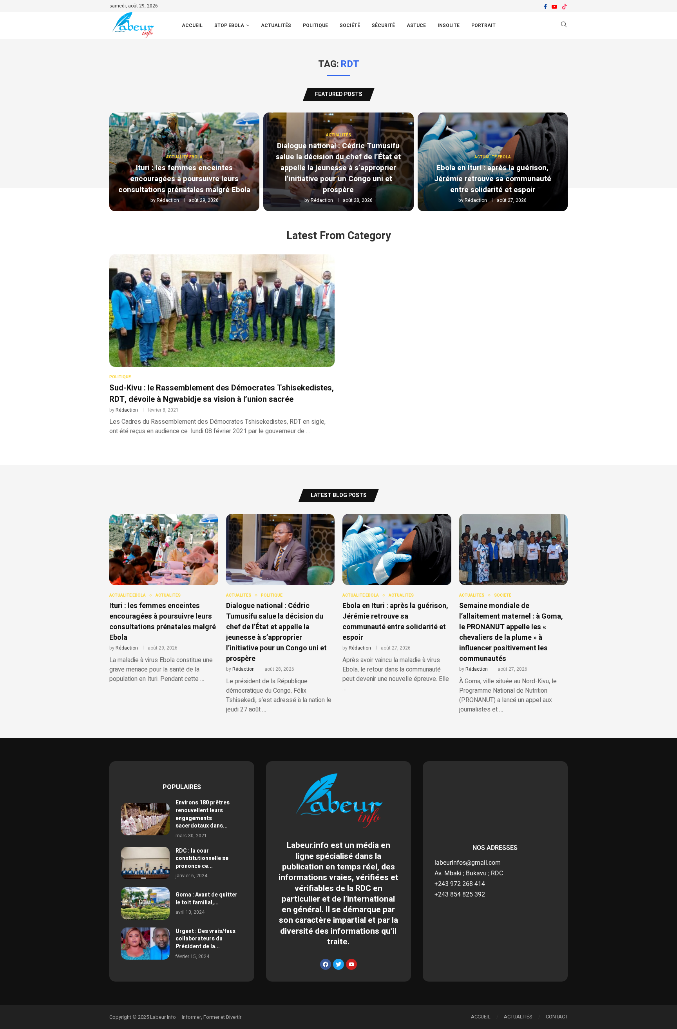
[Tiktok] (564, 7)
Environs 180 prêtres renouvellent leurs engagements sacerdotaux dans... (203, 814)
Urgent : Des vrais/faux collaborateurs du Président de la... (205, 939)
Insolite (449, 25)
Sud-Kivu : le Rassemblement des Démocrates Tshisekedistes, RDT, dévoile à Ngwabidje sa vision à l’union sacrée (221, 393)
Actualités (276, 25)
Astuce (416, 25)
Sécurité (383, 25)
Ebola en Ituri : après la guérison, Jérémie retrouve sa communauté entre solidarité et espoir (492, 178)
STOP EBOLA (229, 25)
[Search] (564, 26)
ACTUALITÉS (518, 1016)
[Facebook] (545, 7)
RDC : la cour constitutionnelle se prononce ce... (202, 858)
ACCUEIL (192, 25)
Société (350, 25)
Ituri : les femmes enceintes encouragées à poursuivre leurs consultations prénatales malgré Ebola (184, 178)
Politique (315, 25)
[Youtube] (554, 7)
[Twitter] (338, 964)
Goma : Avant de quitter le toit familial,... (206, 899)
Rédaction (168, 200)
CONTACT (557, 1016)
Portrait (483, 25)
